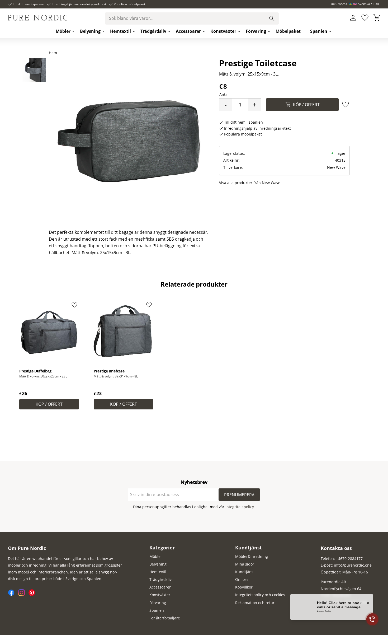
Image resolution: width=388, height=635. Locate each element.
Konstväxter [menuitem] (223, 31)
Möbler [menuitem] (63, 31)
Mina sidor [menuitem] (244, 564)
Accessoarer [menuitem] (188, 31)
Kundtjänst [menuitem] (248, 547)
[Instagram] (23, 594)
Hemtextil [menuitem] (120, 31)
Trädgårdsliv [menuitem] (153, 31)
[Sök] (272, 18)
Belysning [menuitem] (90, 31)
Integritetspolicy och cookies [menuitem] (260, 594)
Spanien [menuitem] (318, 31)
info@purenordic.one (353, 565)
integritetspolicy (239, 506)
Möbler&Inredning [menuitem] (251, 556)
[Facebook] (13, 594)
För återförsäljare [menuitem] (164, 617)
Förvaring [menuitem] (256, 31)
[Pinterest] (33, 594)
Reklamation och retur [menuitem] (255, 602)
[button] (365, 18)
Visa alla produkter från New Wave (249, 182)
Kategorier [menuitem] (162, 547)
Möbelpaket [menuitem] (288, 31)
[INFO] (49, 404)
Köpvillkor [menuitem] (244, 587)
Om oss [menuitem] (241, 579)
